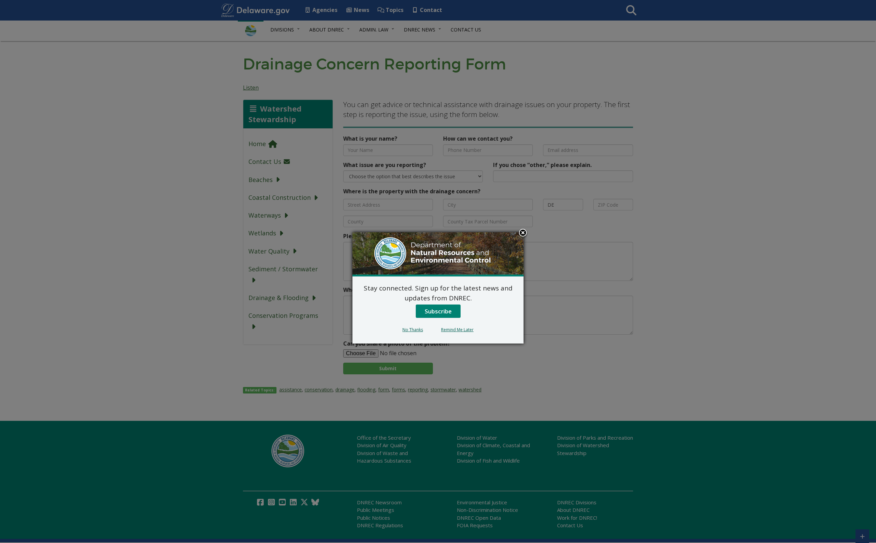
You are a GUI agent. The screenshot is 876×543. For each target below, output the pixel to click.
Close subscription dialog (523, 233)
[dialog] (438, 287)
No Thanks (412, 330)
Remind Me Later (457, 330)
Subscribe (438, 311)
